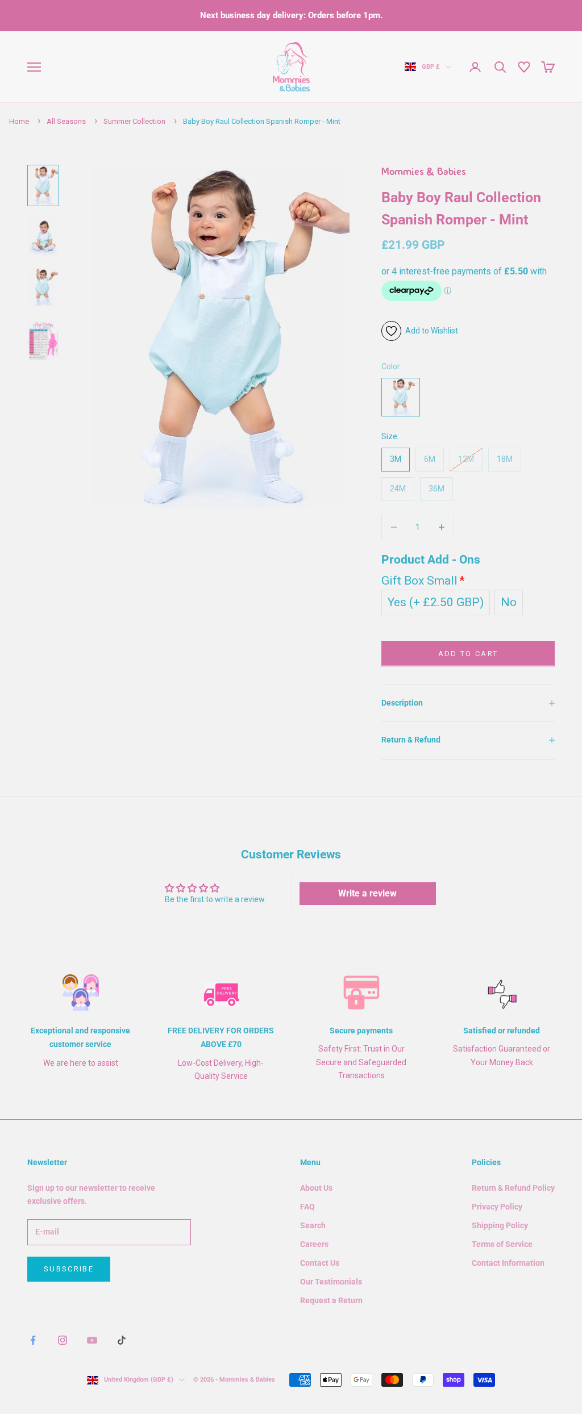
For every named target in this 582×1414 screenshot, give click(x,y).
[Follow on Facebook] (33, 1340)
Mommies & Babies (423, 173)
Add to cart (468, 653)
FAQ (307, 1206)
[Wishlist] (524, 67)
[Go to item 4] (43, 339)
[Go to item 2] (43, 236)
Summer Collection (134, 121)
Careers (314, 1244)
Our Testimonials (331, 1281)
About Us (316, 1187)
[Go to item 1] (43, 185)
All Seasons (66, 121)
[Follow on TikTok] (121, 1340)
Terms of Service (502, 1244)
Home (19, 121)
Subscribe (69, 1269)
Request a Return (331, 1300)
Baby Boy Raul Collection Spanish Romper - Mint (261, 121)
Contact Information (508, 1262)
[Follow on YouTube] (92, 1340)
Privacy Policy (497, 1206)
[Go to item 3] (43, 287)
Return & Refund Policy (513, 1187)
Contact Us (319, 1262)
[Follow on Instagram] (62, 1340)
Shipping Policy (500, 1225)
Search (313, 1225)
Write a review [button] (367, 893)
